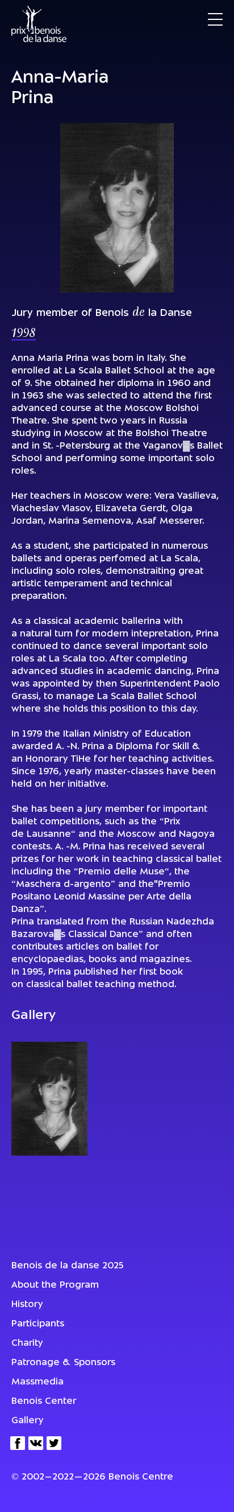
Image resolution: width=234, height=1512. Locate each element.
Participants (37, 1324)
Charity (27, 1343)
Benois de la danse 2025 (67, 1266)
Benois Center (43, 1401)
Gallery (27, 1421)
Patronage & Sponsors (63, 1363)
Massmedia (37, 1382)
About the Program (55, 1285)
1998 (23, 334)
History (27, 1305)
